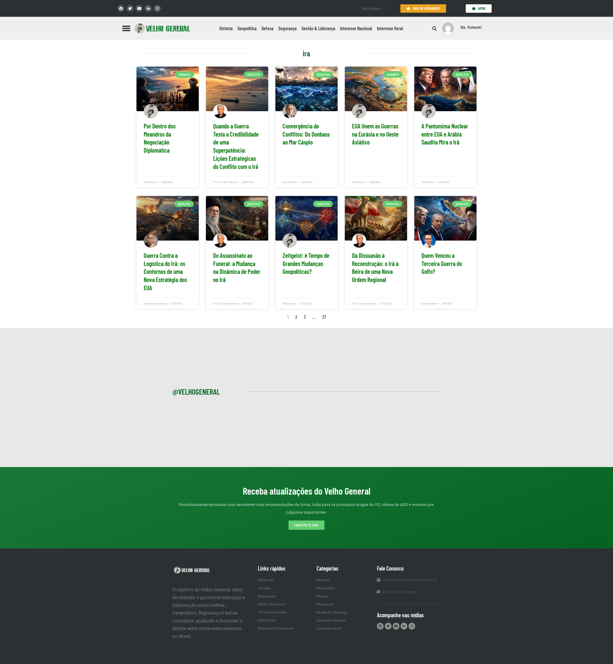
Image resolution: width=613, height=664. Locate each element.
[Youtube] (139, 8)
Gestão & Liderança (318, 28)
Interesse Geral (390, 28)
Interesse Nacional (356, 28)
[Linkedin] (148, 8)
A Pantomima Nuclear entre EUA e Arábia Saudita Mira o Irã (444, 134)
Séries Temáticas (271, 604)
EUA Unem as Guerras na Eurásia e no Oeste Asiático (375, 134)
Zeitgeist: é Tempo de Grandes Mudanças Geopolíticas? (306, 263)
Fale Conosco (371, 8)
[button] (126, 28)
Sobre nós (265, 580)
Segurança (287, 28)
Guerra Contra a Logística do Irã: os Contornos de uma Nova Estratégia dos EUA (165, 271)
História (226, 28)
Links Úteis (266, 620)
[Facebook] (121, 8)
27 (324, 317)
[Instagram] (157, 8)
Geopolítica (247, 28)
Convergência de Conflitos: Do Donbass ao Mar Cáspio (306, 134)
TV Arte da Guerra (272, 612)
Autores (264, 588)
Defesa (267, 28)
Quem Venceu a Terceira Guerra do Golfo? (441, 263)
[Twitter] (130, 8)
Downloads (267, 596)
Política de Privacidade (276, 628)
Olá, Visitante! (471, 27)
